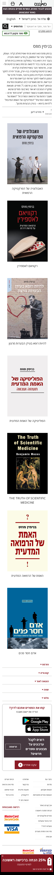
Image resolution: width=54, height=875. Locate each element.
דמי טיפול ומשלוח (45, 821)
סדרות (49, 784)
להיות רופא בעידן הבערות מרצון (27, 343)
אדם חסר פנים (27, 653)
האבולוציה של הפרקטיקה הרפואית (27, 190)
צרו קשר (25, 784)
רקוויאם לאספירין (27, 266)
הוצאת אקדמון (46, 789)
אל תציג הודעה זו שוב (41, 869)
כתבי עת (48, 779)
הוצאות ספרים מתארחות (42, 795)
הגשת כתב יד (24, 800)
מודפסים (18, 26)
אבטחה (49, 836)
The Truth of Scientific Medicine (27, 500)
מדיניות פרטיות (8, 784)
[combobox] (38, 26)
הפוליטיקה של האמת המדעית (27, 421)
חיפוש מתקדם (45, 31)
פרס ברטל (10, 795)
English (11, 19)
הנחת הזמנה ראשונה (43, 810)
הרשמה (13, 746)
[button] (22, 112)
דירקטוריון (25, 795)
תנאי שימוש (9, 789)
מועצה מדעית (23, 789)
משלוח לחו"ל (46, 826)
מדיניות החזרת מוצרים (43, 831)
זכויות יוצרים (9, 779)
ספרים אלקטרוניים (45, 815)
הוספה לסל (27, 179)
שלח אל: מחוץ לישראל (34, 19)
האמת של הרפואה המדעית (27, 576)
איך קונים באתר (46, 805)
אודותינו (26, 779)
